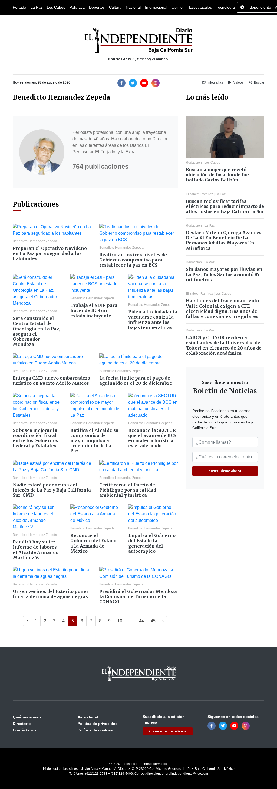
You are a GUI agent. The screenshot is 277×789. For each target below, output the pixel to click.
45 (153, 621)
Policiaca (77, 7)
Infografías (215, 82)
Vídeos (237, 82)
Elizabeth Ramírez (199, 194)
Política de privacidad (98, 723)
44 (141, 621)
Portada (19, 7)
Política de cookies (95, 730)
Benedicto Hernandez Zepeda (35, 241)
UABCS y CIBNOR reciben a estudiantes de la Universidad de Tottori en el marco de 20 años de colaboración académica (224, 345)
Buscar (258, 82)
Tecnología (225, 7)
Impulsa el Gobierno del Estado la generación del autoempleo (152, 543)
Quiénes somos (27, 717)
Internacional (156, 7)
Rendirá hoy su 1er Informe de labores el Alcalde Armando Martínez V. (35, 549)
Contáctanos (25, 730)
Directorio (22, 723)
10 (119, 621)
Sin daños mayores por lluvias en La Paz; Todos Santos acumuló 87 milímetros (224, 274)
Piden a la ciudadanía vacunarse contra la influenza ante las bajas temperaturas (152, 319)
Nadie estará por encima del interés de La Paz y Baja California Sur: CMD (52, 490)
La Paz (36, 7)
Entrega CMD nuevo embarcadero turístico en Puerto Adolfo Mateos (51, 380)
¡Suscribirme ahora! (224, 471)
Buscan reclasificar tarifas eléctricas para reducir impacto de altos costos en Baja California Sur (225, 206)
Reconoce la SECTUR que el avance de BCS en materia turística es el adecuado (152, 438)
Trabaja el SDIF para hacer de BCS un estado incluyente (93, 310)
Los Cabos (56, 7)
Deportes (97, 7)
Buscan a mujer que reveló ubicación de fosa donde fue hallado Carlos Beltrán (217, 175)
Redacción (194, 162)
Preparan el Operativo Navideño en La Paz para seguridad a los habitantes (50, 253)
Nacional (133, 7)
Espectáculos (200, 7)
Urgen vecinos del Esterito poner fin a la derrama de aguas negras (50, 594)
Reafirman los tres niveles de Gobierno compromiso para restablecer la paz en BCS (133, 260)
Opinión (178, 7)
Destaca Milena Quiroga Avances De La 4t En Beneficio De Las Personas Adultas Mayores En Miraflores (224, 240)
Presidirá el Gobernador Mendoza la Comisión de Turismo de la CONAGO (138, 596)
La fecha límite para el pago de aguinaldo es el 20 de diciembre (135, 380)
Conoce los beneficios (167, 731)
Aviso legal (88, 717)
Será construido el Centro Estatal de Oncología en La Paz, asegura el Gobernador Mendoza (36, 331)
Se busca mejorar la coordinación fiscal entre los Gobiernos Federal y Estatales (35, 438)
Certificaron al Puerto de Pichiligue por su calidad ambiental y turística (127, 490)
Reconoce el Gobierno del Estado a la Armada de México (93, 543)
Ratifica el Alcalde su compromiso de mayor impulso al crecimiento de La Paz (94, 440)
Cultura (115, 7)
